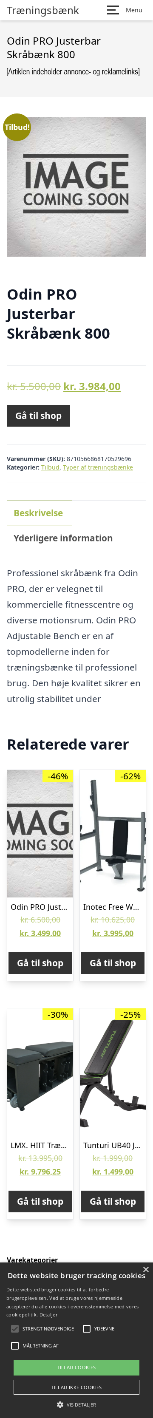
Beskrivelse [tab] (38, 513)
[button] (76, 1404)
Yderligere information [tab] (63, 538)
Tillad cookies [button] (76, 1367)
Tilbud (50, 467)
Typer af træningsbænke (98, 467)
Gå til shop (38, 416)
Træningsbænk (43, 10)
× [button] (145, 1270)
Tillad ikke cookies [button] (76, 1387)
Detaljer (48, 1314)
